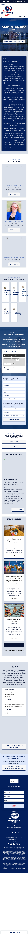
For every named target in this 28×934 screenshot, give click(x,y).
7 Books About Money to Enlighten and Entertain (14, 540)
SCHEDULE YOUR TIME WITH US (15, 2)
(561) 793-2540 (9, 713)
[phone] (19, 932)
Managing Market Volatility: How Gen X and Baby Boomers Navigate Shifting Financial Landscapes (14, 579)
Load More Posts (14, 645)
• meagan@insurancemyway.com (14, 706)
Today (13, 363)
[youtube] (11, 932)
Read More (14, 556)
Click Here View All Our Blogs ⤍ (14, 651)
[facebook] (8, 932)
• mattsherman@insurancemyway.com (15, 704)
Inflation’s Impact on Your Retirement (14, 620)
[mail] (17, 932)
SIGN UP (14, 806)
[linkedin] (14, 932)
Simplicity (18, 828)
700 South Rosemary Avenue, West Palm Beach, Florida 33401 (13, 694)
